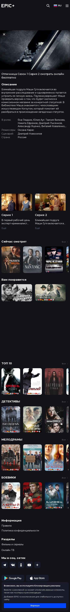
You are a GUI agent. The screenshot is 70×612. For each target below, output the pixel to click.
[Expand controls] (64, 609)
